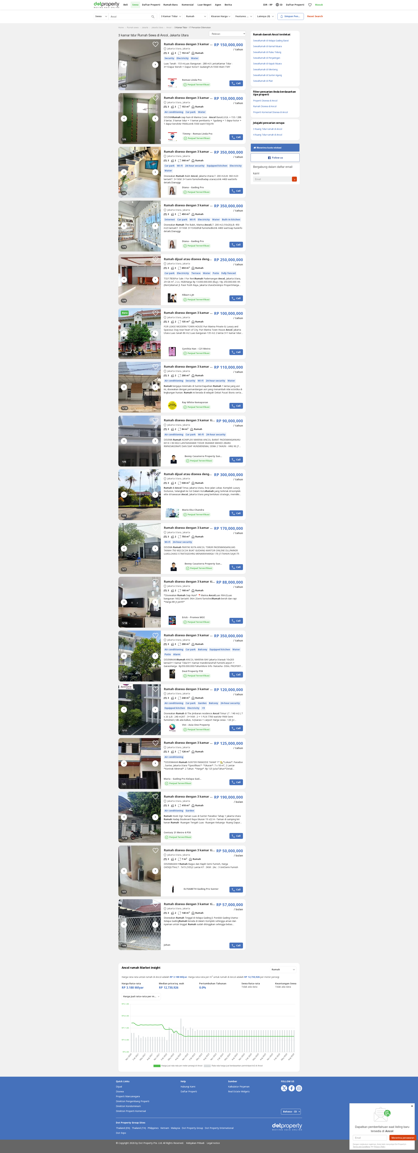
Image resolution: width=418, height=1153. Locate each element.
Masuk (319, 5)
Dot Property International (219, 1128)
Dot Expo (121, 1133)
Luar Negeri (204, 5)
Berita (228, 5)
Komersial (187, 5)
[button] (155, 44)
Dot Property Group (192, 1128)
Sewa (135, 5)
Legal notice (213, 1143)
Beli (125, 5)
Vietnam (164, 1128)
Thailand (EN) (123, 1128)
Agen (218, 5)
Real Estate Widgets (239, 1091)
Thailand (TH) (139, 1128)
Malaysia (175, 1128)
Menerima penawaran (403, 1137)
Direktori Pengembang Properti (132, 1101)
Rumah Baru (170, 5)
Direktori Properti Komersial (131, 1111)
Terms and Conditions (361, 1146)
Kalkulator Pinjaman (238, 1086)
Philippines (153, 1128)
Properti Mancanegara (128, 1096)
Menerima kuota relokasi (268, 147)
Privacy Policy (379, 1146)
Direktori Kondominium (128, 1106)
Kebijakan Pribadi (195, 1143)
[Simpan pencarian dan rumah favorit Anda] (310, 5)
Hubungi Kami (188, 1086)
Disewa (120, 1091)
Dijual (119, 1086)
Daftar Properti (189, 1091)
